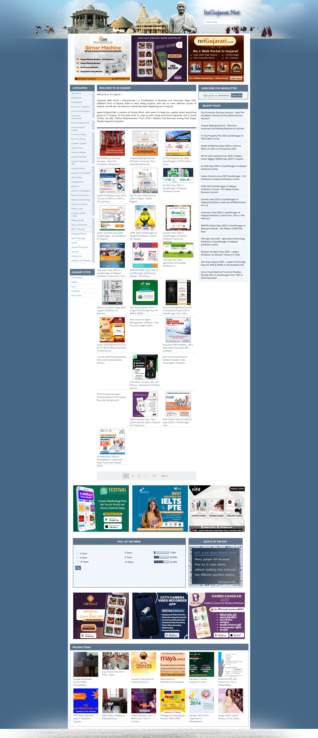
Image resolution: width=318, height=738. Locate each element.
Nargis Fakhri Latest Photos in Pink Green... (229, 717)
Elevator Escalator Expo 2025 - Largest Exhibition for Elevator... (112, 310)
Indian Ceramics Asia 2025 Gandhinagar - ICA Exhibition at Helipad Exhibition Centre (223, 178)
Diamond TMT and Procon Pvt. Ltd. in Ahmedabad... (227, 681)
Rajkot (74, 282)
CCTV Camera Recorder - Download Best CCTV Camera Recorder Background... (111, 397)
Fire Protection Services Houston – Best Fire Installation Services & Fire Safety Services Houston (222, 115)
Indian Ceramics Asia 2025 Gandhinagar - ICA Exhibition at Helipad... (111, 235)
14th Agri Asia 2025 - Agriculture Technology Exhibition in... (174, 262)
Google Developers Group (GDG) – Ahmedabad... (82, 681)
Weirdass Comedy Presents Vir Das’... (198, 680)
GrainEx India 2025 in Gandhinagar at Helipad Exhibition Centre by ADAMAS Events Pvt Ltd (223, 202)
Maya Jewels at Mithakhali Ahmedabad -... (172, 681)
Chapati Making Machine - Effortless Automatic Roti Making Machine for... (143, 161)
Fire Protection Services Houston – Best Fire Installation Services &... (109, 161)
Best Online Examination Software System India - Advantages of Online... (175, 359)
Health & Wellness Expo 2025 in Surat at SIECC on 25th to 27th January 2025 (221, 147)
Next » (164, 475)
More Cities (76, 295)
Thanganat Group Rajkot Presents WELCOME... (172, 717)
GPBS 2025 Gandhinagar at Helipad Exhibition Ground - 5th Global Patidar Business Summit (220, 189)
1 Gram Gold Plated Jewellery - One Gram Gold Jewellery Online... (112, 359)
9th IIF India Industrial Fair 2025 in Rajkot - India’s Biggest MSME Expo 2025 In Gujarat (222, 157)
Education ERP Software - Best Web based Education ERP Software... (178, 347)
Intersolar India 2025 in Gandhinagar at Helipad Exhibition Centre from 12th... (111, 273)
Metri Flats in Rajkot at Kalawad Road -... (113, 717)
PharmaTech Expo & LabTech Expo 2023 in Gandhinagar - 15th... (177, 422)
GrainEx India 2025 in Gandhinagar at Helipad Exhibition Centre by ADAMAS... (175, 237)
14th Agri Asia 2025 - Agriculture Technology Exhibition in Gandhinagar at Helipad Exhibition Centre (223, 241)
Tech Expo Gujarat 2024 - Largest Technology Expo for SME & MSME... (144, 310)
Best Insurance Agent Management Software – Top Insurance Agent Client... (144, 322)
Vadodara (75, 291)
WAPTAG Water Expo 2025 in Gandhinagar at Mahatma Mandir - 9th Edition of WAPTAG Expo (223, 228)
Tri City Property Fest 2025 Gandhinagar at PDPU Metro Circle (177, 161)
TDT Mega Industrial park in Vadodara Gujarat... (83, 718)
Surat (73, 286)
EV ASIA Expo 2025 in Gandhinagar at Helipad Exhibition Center (175, 188)
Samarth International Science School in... (142, 680)
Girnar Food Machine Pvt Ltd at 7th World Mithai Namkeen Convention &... (111, 347)
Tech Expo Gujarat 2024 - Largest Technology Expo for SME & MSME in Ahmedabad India (223, 263)
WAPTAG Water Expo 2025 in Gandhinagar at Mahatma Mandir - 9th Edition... (144, 273)
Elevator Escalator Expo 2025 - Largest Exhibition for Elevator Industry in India (220, 253)
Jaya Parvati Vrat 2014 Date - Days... (113, 673)
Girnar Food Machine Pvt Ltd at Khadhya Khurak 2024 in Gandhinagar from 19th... (177, 310)
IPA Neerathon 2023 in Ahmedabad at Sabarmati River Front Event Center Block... (110, 461)
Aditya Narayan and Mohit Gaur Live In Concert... (141, 718)
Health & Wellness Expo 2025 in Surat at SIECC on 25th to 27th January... (111, 198)
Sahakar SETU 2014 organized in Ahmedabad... (199, 718)
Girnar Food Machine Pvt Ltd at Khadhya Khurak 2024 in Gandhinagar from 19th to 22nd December (222, 274)
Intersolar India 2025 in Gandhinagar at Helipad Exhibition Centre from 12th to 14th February (223, 215)
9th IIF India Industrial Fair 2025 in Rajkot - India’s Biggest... (143, 198)
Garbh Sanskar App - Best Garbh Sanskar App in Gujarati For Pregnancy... (145, 422)
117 (154, 475)
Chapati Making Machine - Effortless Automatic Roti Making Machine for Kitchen (222, 127)
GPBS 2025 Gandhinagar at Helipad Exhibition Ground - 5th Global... (144, 235)
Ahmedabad (76, 277)
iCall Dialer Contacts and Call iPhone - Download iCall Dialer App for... (145, 385)
